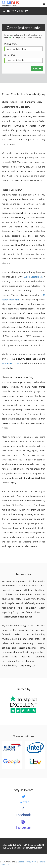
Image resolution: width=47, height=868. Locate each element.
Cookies (21, 862)
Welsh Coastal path (33, 276)
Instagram (23, 827)
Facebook (23, 814)
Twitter (23, 802)
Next (36, 68)
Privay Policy (31, 862)
